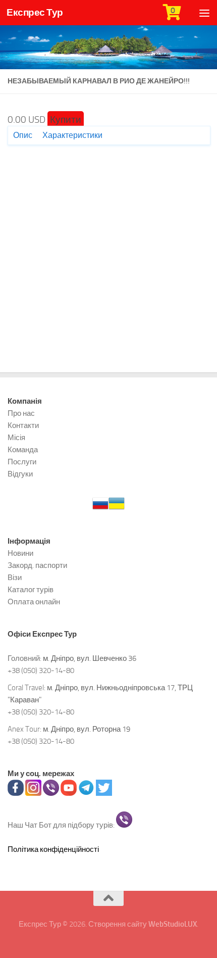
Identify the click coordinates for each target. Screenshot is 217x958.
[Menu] (204, 12)
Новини (20, 553)
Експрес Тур (35, 12)
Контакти (23, 425)
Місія (16, 437)
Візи (15, 577)
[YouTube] (69, 793)
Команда (23, 449)
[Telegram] (86, 793)
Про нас (21, 413)
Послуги (22, 461)
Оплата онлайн (34, 601)
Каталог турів (30, 589)
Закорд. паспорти (37, 565)
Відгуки (20, 473)
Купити (65, 119)
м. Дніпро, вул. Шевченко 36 (89, 658)
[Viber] (51, 793)
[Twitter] (104, 793)
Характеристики (72, 135)
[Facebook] (16, 793)
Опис (22, 135)
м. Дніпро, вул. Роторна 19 (86, 729)
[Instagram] (33, 793)
